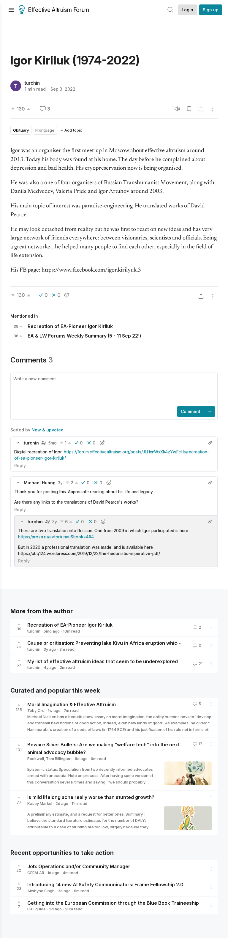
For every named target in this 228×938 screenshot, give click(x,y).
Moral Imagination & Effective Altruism (71, 704)
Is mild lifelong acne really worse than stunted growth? (90, 797)
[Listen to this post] (177, 108)
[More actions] (213, 108)
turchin (32, 83)
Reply (20, 465)
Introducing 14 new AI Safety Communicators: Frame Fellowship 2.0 (105, 884)
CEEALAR (35, 872)
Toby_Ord (36, 710)
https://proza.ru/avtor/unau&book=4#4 (56, 536)
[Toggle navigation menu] (11, 9)
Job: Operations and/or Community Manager (78, 866)
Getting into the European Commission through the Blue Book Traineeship (113, 903)
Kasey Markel (39, 803)
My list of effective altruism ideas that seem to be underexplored (102, 661)
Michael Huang (40, 482)
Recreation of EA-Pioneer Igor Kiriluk (70, 625)
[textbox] (113, 390)
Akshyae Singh (41, 890)
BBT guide (36, 909)
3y (60, 482)
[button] (17, 442)
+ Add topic (71, 130)
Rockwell (35, 758)
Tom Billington (59, 758)
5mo (52, 442)
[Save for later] (189, 108)
